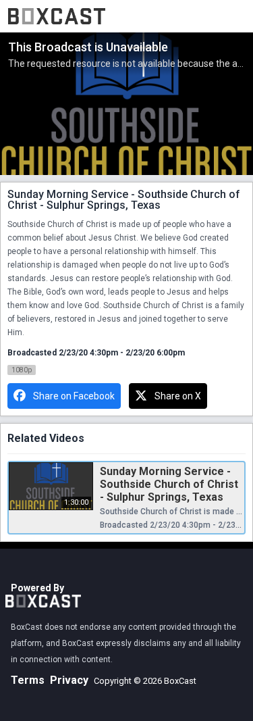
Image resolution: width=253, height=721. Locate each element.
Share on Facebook (74, 396)
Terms (28, 680)
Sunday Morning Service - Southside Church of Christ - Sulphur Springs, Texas (169, 484)
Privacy (69, 680)
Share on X (177, 396)
